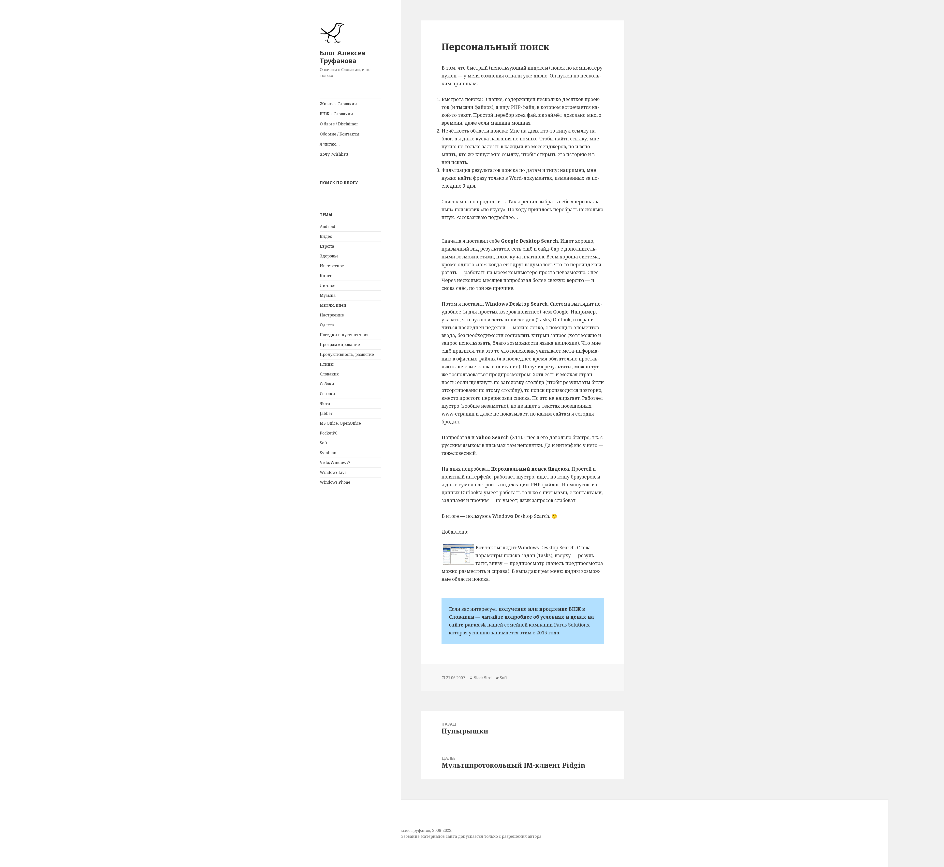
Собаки (327, 384)
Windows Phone (335, 482)
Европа (327, 246)
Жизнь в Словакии (338, 103)
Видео (326, 236)
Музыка (328, 295)
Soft (323, 443)
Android (327, 226)
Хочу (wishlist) (334, 154)
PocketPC (329, 433)
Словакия (329, 374)
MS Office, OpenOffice (340, 423)
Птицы (327, 364)
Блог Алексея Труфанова (343, 56)
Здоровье (329, 256)
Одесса (327, 325)
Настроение (332, 315)
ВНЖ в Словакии (336, 114)
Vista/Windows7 (335, 462)
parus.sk (475, 625)
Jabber (326, 413)
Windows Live (333, 472)
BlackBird (482, 677)
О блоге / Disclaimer (339, 124)
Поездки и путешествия (344, 334)
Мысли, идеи (333, 305)
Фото (325, 403)
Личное (327, 285)
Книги (326, 275)
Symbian (328, 452)
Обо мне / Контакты (339, 134)
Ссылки (327, 393)
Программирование (340, 344)
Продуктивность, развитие (347, 354)
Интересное (332, 266)
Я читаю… (330, 144)
